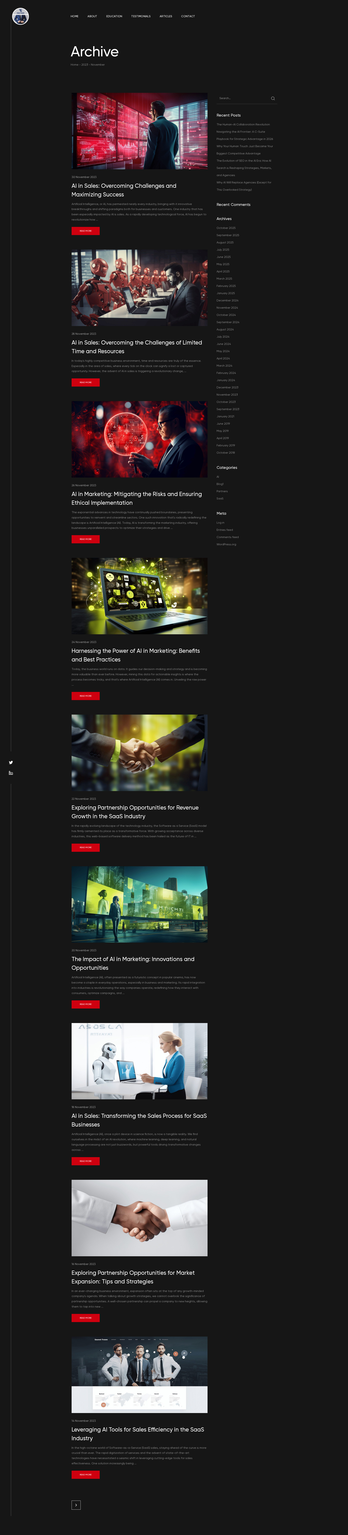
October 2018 (226, 452)
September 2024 (228, 322)
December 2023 (227, 387)
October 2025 (226, 228)
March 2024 (224, 365)
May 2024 (223, 351)
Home (74, 16)
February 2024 (226, 373)
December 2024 (228, 300)
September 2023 (228, 409)
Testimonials (141, 16)
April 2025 (223, 271)
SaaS (220, 498)
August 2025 (225, 242)
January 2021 (225, 416)
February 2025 (226, 286)
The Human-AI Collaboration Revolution (243, 124)
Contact (188, 16)
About (92, 16)
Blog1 (220, 484)
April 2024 (223, 358)
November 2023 (227, 394)
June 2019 (223, 423)
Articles (166, 16)
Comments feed (228, 537)
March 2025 (224, 278)
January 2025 (226, 293)
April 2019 (223, 438)
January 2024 (226, 380)
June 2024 (224, 344)
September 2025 (228, 235)
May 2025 (223, 264)
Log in (220, 522)
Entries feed (225, 530)
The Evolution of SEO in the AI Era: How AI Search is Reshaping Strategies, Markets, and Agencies (244, 168)
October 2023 (226, 402)
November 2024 (227, 307)
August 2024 (225, 329)
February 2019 (226, 445)
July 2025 (223, 249)
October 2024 (226, 315)
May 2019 (223, 431)
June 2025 (224, 257)
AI (218, 476)
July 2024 (223, 336)
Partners (222, 491)
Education (114, 16)
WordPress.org (226, 544)
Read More (86, 231)
